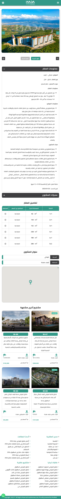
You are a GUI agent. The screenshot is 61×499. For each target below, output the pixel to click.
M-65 (45, 391)
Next (3, 32)
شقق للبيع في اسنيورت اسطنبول (48, 467)
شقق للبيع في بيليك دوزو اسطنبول (47, 472)
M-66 (15, 334)
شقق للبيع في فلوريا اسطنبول (48, 483)
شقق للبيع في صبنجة (51, 481)
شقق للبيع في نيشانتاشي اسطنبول (18, 483)
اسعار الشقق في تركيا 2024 (20, 455)
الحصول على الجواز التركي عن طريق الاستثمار (18, 448)
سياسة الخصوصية (52, 452)
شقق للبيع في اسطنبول (22, 467)
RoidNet (54, 497)
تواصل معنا (54, 455)
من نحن (55, 457)
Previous (57, 32)
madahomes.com (33, 497)
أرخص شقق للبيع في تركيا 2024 (19, 441)
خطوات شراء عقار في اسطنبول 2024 (18, 452)
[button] (3, 3)
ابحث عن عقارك (53, 446)
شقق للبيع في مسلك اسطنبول (19, 475)
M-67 (45, 334)
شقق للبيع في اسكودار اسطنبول (19, 481)
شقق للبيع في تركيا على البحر (20, 472)
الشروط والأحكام (53, 449)
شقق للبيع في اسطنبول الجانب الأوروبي (17, 469)
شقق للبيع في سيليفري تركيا (49, 475)
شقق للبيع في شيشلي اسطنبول (48, 478)
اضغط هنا (17, 214)
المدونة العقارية (53, 444)
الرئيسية (55, 441)
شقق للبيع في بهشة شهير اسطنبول (47, 469)
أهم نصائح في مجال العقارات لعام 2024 (17, 444)
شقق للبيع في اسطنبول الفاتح (48, 486)
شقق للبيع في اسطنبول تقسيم (19, 478)
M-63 (15, 391)
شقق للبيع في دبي (23, 486)
